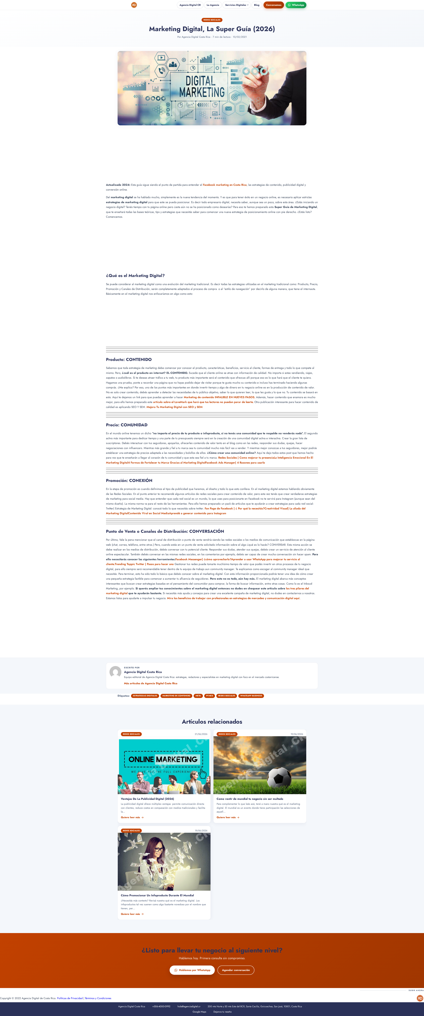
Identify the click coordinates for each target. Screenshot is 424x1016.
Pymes (209, 695)
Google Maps (199, 1011)
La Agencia (213, 5)
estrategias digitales (145, 695)
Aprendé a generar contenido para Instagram (198, 513)
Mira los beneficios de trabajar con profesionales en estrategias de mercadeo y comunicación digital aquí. (233, 598)
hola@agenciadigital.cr (189, 1006)
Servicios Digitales (235, 5)
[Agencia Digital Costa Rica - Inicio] (134, 5)
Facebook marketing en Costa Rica (225, 185)
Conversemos (273, 5)
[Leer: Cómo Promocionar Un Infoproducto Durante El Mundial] (164, 873)
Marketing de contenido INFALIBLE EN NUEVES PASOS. (219, 397)
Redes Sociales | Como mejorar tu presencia (246, 458)
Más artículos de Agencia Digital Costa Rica (150, 683)
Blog (256, 5)
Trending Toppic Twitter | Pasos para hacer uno (144, 564)
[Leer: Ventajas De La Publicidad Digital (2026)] (164, 776)
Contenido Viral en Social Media (148, 513)
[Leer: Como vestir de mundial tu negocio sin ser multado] (259, 776)
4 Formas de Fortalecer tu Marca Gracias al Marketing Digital (166, 462)
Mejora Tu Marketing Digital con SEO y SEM (175, 407)
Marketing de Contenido (176, 695)
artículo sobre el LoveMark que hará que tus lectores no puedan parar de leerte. (203, 402)
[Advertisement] (212, 156)
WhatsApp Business (251, 695)
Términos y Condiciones (98, 998)
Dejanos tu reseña (222, 1011)
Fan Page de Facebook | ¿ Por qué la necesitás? (235, 508)
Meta (198, 695)
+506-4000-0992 (161, 1006)
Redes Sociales (212, 20)
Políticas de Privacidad (70, 998)
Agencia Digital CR (190, 5)
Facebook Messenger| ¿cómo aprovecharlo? (203, 559)
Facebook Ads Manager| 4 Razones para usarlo (235, 462)
